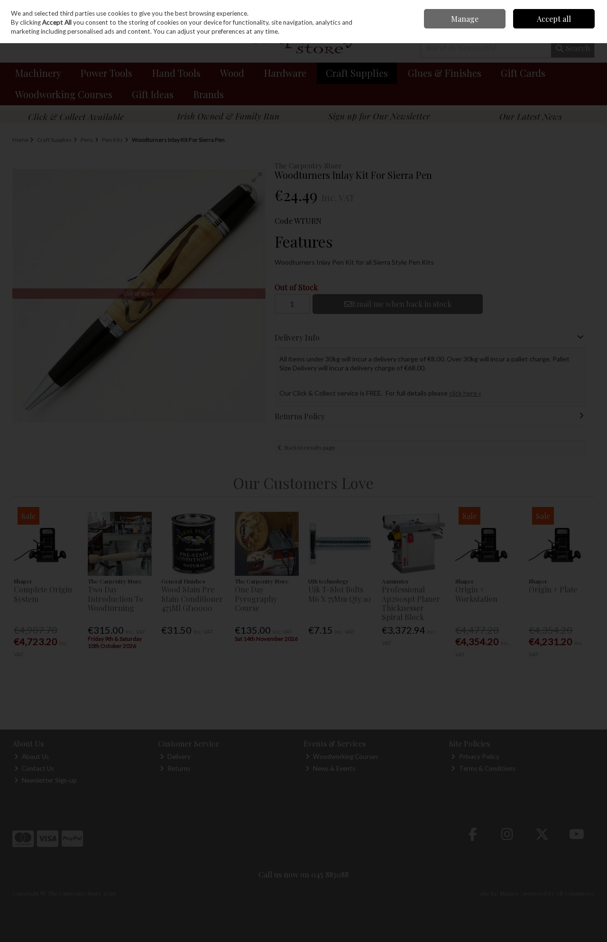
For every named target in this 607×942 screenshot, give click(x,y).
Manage (464, 19)
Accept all (554, 19)
